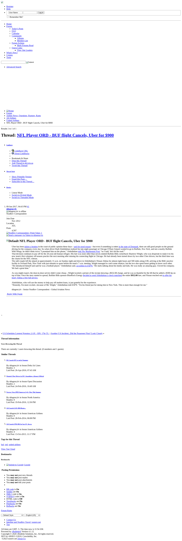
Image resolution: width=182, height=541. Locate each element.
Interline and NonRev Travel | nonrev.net (23, 522)
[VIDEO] (10, 496)
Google (27, 465)
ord (6, 444)
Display (8, 187)
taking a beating (31, 246)
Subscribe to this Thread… (23, 181)
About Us (21, 539)
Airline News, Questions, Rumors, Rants (23, 115)
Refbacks (10, 506)
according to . (84, 266)
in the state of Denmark (128, 246)
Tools (8, 57)
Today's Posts (17, 29)
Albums (20, 38)
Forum (9, 26)
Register (9, 6)
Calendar (15, 33)
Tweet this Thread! (20, 165)
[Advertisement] (91, 89)
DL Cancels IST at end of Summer (17, 360)
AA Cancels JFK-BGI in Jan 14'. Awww (19, 424)
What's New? (12, 53)
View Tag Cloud (8, 449)
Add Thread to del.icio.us (22, 163)
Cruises (9, 55)
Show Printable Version (22, 177)
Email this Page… (19, 179)
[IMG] (9, 494)
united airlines (15, 444)
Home (9, 24)
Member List (22, 41)
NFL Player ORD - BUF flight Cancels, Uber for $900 (65, 135)
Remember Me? (16, 17)
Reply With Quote (14, 294)
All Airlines (11, 118)
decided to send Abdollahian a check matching (102, 275)
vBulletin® (16, 531)
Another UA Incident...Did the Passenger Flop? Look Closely (77, 333)
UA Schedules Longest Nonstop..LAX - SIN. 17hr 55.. (26, 333)
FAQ (14, 31)
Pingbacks (10, 504)
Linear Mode (17, 193)
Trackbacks (11, 501)
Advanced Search (13, 67)
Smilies (9, 492)
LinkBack (9, 145)
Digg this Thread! (19, 161)
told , (89, 251)
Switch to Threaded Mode (23, 197)
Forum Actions (18, 43)
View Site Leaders (25, 50)
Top (8, 524)
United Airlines (12, 120)
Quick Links (17, 48)
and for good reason (82, 246)
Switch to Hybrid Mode (22, 195)
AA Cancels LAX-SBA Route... (16, 408)
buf (2, 444)
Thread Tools (10, 171)
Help (8, 9)
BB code (10, 489)
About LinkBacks (21, 153)
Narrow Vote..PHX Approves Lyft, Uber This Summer (23, 392)
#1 (28, 206)
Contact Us (11, 520)
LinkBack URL (21, 151)
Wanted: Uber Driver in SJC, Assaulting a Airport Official (25, 376)
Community (17, 36)
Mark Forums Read (25, 45)
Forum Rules (6, 510)
